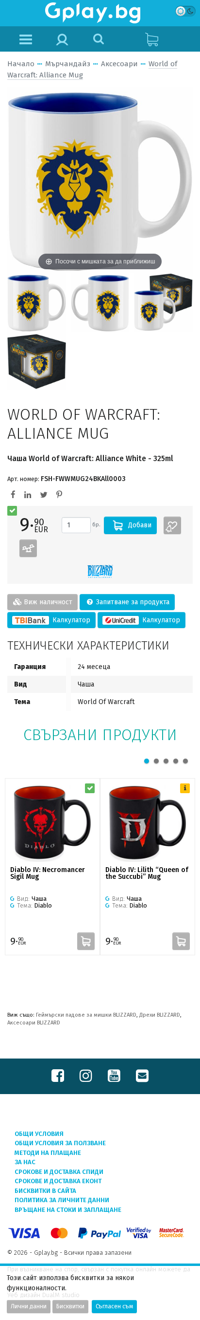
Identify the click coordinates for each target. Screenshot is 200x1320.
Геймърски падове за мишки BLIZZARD (86, 1015)
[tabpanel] (52, 866)
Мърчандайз (67, 63)
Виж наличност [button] (47, 602)
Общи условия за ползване (60, 1143)
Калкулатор (70, 620)
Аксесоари (119, 63)
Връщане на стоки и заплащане (68, 1209)
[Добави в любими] (172, 525)
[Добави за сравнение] (28, 548)
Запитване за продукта (131, 602)
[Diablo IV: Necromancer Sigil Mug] (52, 822)
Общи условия (39, 1133)
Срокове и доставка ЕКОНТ (58, 1181)
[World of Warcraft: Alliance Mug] (36, 302)
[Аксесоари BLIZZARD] (100, 571)
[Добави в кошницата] (86, 941)
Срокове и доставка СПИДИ (59, 1171)
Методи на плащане (48, 1152)
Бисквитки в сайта (45, 1190)
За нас (25, 1162)
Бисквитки (70, 1306)
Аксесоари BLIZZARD (33, 1023)
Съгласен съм (114, 1306)
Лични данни (29, 1306)
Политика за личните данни (62, 1200)
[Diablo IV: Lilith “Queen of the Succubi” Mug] (147, 822)
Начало (20, 63)
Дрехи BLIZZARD (159, 1015)
